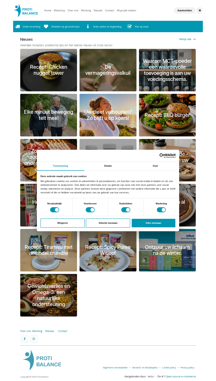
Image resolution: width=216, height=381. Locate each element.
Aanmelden (184, 10)
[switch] (90, 209)
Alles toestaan (153, 223)
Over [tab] (155, 165)
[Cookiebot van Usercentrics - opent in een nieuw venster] (162, 155)
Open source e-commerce (180, 376)
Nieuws (49, 331)
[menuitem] (47, 10)
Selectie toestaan (108, 223)
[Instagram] (34, 339)
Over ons (25, 331)
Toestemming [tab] (60, 165)
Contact (62, 331)
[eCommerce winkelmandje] (199, 10)
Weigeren (62, 223)
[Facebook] (24, 339)
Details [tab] (108, 165)
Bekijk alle (185, 39)
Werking (37, 331)
